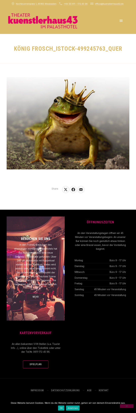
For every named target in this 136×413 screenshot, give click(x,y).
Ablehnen (73, 408)
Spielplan (36, 364)
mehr (36, 296)
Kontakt (104, 390)
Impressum (37, 390)
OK (61, 408)
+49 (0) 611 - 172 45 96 (76, 3)
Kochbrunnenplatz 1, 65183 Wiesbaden (36, 3)
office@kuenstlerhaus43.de (109, 3)
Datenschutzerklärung (65, 390)
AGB (89, 390)
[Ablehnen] (127, 406)
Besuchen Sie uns (35, 239)
